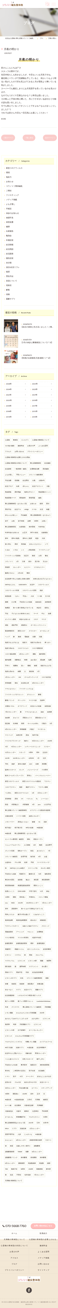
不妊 (6, 613)
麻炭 (19, 637)
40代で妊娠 (9, 1047)
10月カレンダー (10, 1088)
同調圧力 (22, 874)
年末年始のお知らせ (12, 532)
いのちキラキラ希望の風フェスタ (29, 995)
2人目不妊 (47, 804)
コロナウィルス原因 (29, 590)
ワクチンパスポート (12, 926)
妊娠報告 (45, 532)
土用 (40, 556)
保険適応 (43, 920)
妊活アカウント (37, 486)
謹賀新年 (15, 908)
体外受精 (32, 527)
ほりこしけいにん (33, 949)
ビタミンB (46, 1018)
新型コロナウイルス (22, 793)
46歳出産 (8, 1099)
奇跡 (14, 1024)
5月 (38, 671)
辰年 (32, 1094)
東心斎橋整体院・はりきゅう (40, 515)
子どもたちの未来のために (21, 613)
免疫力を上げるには (12, 642)
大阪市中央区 (36, 937)
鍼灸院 (45, 1099)
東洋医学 (24, 1065)
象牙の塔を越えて (24, 914)
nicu (6, 903)
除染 (6, 804)
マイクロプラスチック (13, 741)
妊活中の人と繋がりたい (13, 1053)
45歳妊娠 (30, 1047)
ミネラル (18, 955)
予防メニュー (20, 474)
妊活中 (32, 584)
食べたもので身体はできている (32, 908)
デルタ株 (18, 862)
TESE (6, 1169)
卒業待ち (32, 897)
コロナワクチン (10, 787)
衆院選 (36, 880)
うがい (17, 596)
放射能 (20, 880)
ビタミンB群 (32, 961)
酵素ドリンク (9, 700)
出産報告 (9, 231)
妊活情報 (9, 244)
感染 (6, 625)
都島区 (26, 1111)
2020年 (9, 400)
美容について (11, 280)
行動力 (44, 723)
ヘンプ (7, 637)
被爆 (33, 822)
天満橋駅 (40, 1105)
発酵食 (15, 665)
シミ (22, 550)
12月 (41, 891)
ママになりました (31, 712)
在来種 (15, 723)
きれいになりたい (35, 544)
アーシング (20, 932)
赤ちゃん (26, 486)
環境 (8, 172)
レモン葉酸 (9, 1013)
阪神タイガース (10, 770)
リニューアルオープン (13, 845)
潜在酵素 (33, 1157)
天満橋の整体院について (13, 1180)
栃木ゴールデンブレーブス (14, 775)
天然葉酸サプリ (25, 1024)
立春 (23, 561)
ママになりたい (10, 689)
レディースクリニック (32, 746)
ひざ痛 (14, 602)
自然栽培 (48, 602)
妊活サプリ (28, 989)
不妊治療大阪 (23, 1088)
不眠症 (9, 208)
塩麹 (49, 660)
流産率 (42, 700)
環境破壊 (22, 498)
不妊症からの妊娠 (26, 602)
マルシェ (30, 932)
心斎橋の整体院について (40, 440)
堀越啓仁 (8, 949)
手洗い (25, 596)
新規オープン (38, 839)
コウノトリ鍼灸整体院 (34, 978)
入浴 (32, 596)
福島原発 (48, 874)
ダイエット (31, 694)
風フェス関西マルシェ (25, 1001)
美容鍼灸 (46, 469)
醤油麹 (42, 660)
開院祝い (16, 1094)
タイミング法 (32, 868)
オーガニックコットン (38, 625)
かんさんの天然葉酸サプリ (24, 1036)
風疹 (20, 787)
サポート (48, 1140)
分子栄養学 (21, 1030)
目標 (37, 764)
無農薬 (7, 608)
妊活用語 (9, 249)
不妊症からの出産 (11, 1065)
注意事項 (35, 1111)
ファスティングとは (26, 689)
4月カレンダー (24, 654)
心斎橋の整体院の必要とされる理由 (17, 457)
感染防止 (24, 625)
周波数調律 (32, 1163)
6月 (35, 845)
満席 (22, 723)
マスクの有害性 (23, 937)
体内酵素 (24, 1157)
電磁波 (26, 637)
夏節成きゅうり (40, 718)
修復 (35, 665)
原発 (16, 799)
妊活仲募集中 (41, 1047)
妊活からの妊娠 (35, 706)
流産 (45, 822)
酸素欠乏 (32, 874)
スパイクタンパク (43, 862)
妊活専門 (49, 845)
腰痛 (6, 602)
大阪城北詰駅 (29, 1105)
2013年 (34, 416)
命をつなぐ (9, 989)
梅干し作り (40, 1059)
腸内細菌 (8, 660)
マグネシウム (9, 961)
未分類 (3, 119)
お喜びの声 (31, 446)
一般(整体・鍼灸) (21, 469)
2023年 (35, 389)
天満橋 (37, 1099)
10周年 (36, 521)
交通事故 (40, 932)
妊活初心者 (25, 683)
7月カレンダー (39, 1175)
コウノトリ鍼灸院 (11, 856)
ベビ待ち (8, 793)
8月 (39, 856)
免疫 (41, 590)
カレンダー (17, 567)
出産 (17, 486)
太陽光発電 (9, 816)
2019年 (35, 400)
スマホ (34, 509)
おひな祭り (35, 1018)
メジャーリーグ (32, 770)
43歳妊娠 (38, 1134)
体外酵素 (43, 1157)
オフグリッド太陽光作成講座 (40, 810)
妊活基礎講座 (9, 995)
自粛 (49, 613)
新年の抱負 (15, 538)
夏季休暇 (23, 966)
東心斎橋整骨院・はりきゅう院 (25, 833)
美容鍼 (23, 544)
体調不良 (9, 217)
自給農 (7, 718)
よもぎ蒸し (10, 204)
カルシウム (39, 955)
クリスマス (15, 1007)
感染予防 (15, 625)
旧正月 (26, 556)
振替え (47, 608)
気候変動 (8, 492)
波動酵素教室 (9, 1151)
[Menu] (54, 4)
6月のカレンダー (38, 683)
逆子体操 (21, 521)
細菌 (19, 671)
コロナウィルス (43, 584)
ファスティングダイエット (14, 694)
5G (39, 822)
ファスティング (12, 195)
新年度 (48, 1169)
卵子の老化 (34, 532)
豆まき (45, 561)
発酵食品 (18, 660)
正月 (38, 1094)
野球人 (29, 775)
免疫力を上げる (46, 665)
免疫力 (9, 177)
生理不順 (24, 856)
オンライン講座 (10, 619)
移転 (28, 839)
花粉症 (9, 285)
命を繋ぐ (45, 966)
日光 (21, 978)
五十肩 (47, 596)
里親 (47, 978)
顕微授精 (39, 1169)
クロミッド (45, 926)
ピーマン (35, 1088)
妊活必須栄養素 (37, 972)
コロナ (36, 619)
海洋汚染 (35, 735)
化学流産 (27, 1175)
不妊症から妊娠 (10, 874)
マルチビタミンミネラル (13, 1042)
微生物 (31, 671)
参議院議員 (41, 943)
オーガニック (44, 631)
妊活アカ (18, 509)
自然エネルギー (34, 816)
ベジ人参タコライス (12, 1059)
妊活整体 (18, 1105)
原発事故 (8, 799)
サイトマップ (43, 1270)
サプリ (18, 989)
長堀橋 (17, 480)
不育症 (18, 1175)
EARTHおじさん (10, 584)
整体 (28, 573)
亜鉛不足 (19, 972)
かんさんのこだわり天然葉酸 (26, 1013)
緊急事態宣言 (9, 631)
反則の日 (8, 1082)
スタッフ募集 (43, 897)
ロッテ (21, 770)
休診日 (39, 608)
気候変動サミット (44, 492)
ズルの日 (18, 1082)
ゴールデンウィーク (31, 677)
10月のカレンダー (38, 741)
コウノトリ (9, 561)
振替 (41, 503)
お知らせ (9, 181)
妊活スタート (44, 1082)
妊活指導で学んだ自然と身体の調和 (17, 579)
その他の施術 (9, 446)
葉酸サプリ (10, 299)
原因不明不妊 (9, 1134)
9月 (51, 723)
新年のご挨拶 (27, 538)
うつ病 (39, 596)
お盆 (45, 856)
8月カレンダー (37, 1151)
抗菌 (34, 637)
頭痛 (8, 294)
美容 (16, 544)
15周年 (45, 1117)
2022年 (9, 394)
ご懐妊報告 (31, 550)
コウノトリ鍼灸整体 (36, 474)
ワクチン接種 (43, 787)
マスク (44, 619)
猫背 (8, 271)
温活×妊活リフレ (13, 267)
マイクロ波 (33, 700)
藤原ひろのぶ (9, 573)
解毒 (8, 289)
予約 (6, 764)
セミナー (27, 567)
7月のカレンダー (11, 712)
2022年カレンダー (32, 903)
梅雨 (40, 845)
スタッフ (22, 752)
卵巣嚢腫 (23, 729)
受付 (47, 503)
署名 (16, 683)
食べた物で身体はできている (23, 608)
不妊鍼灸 (24, 515)
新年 (6, 538)
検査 (47, 509)
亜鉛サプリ (9, 972)
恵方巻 (37, 561)
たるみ (7, 550)
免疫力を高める (35, 642)
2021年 (34, 394)
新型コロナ (21, 631)
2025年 (35, 383)
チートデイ (30, 1076)
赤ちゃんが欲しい (11, 515)
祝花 (32, 851)
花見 (11, 1175)
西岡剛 (44, 764)
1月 (38, 758)
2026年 (9, 383)
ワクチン (47, 781)
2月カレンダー (35, 1128)
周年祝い (22, 897)
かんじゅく (9, 1140)
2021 (30, 764)
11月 (6, 746)
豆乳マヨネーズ (27, 1059)
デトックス (21, 700)
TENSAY (20, 1151)
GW (20, 677)
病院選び (31, 984)
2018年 (9, 405)
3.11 (22, 799)
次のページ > (50, 137)
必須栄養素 (47, 949)
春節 (33, 556)
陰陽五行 (33, 1065)
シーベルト (45, 799)
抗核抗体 (23, 1128)
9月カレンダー (10, 1163)
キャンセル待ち (33, 723)
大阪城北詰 (9, 1111)
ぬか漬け (34, 660)
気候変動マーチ (10, 498)
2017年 (34, 405)
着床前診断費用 (21, 920)
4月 (33, 804)
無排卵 (7, 1024)
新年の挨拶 (22, 764)
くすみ (15, 550)
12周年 (7, 897)
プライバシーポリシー (35, 451)
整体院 (15, 440)
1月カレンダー (47, 903)
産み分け (33, 920)
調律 (48, 1163)
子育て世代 (33, 891)
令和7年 (46, 1123)
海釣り (26, 741)
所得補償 (8, 683)
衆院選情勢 (46, 880)
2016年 (9, 411)
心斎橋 (7, 440)
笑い (22, 665)
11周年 (31, 752)
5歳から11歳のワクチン (30, 926)
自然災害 (19, 735)
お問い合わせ (19, 451)
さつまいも (9, 1117)
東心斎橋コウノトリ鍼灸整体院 (16, 810)
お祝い (44, 521)
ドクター (47, 746)
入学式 (29, 1099)
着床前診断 (9, 920)
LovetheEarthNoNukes (43, 1001)
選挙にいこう (38, 885)
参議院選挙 (9, 943)
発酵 (27, 1151)
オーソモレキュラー (36, 1030)
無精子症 (14, 1169)
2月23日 (20, 573)
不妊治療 (8, 480)
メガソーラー (9, 822)
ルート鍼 (8, 1105)
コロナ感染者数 (10, 654)
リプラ (14, 1128)
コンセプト (25, 440)
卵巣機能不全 (20, 1117)
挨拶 (13, 764)
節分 (30, 561)
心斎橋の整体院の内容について (16, 463)
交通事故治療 (34, 469)
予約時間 (45, 1111)
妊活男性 (26, 480)
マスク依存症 (9, 937)
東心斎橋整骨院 (10, 527)
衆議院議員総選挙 (24, 885)
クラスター (33, 631)
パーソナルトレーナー (43, 775)
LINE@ (26, 509)
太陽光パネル (9, 706)
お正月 (24, 532)
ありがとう (41, 851)
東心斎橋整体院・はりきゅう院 (16, 503)
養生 (46, 556)
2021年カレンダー (19, 758)
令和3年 (31, 758)
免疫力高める (9, 648)
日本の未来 (21, 891)
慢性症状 (9, 258)
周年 (37, 752)
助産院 (14, 984)
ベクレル (29, 799)
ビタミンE (37, 1024)
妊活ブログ (9, 486)
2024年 (9, 389)
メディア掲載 (11, 199)
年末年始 (41, 527)
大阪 (48, 486)
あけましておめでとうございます (16, 1018)
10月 (39, 874)
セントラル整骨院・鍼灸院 (14, 839)
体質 (11, 1146)
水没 (41, 509)
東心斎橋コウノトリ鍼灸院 (32, 1007)
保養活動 (40, 984)
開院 (14, 897)
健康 (8, 226)
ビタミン (8, 955)
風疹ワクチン (30, 787)
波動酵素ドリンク (11, 1157)
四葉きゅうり (27, 718)
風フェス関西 (9, 1001)
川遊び (32, 729)
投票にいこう (9, 891)
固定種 (7, 723)
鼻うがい (48, 642)
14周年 (7, 1094)
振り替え (8, 544)
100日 (13, 903)
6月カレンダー (21, 1140)
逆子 (6, 521)
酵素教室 (21, 1163)
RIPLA (7, 1128)
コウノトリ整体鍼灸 (14, 186)
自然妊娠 (48, 706)
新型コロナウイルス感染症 (31, 781)
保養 (6, 984)
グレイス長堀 (9, 851)
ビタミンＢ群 (9, 1030)
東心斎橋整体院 (35, 463)
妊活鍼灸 (41, 1070)
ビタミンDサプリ (11, 978)
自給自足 (38, 602)
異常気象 (18, 492)
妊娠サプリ (20, 1047)
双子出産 (32, 1070)
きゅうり (16, 718)
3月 (33, 793)
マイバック (9, 735)
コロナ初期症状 (37, 648)
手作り (7, 665)
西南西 (7, 567)
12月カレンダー (10, 752)
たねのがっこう (39, 914)
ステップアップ (46, 1088)
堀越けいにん (19, 949)
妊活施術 (47, 463)
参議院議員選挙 (21, 943)
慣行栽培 (8, 966)
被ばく (28, 880)
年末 (6, 1007)
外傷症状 (9, 240)
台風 (33, 480)
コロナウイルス (23, 648)
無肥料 (49, 961)
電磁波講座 (9, 932)
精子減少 (8, 827)
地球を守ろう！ (29, 492)
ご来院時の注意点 (19, 1070)
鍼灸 (40, 498)
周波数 (41, 1163)
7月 (49, 851)
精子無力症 (18, 827)
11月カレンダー (16, 746)
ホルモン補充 (45, 868)
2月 (17, 561)
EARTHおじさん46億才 (17, 868)
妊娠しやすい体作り (23, 1146)
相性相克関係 (44, 1065)
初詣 (36, 538)
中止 (43, 613)
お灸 (13, 521)
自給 (42, 712)
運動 (34, 654)
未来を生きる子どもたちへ (42, 579)
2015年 (35, 411)
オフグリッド (22, 706)
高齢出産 (28, 1053)
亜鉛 (30, 955)
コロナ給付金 (46, 677)
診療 (29, 521)
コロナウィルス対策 (12, 590)
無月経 (32, 856)
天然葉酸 (48, 1007)
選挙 (32, 943)
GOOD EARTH (23, 584)
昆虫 (27, 735)
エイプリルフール (46, 1042)
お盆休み (8, 862)
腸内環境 (42, 654)
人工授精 (27, 845)
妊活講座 (9, 253)
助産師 (22, 984)
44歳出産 (8, 833)
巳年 (38, 1123)
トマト (7, 1076)
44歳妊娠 (40, 827)
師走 (47, 891)
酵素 (39, 694)
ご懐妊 (9, 190)
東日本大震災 (9, 880)
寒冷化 (7, 1070)
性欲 (27, 972)
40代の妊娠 (29, 827)
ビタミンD (21, 961)
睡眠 (29, 665)
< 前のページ (8, 137)
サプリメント (33, 966)
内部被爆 (26, 804)
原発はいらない (23, 822)
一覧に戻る (29, 137)
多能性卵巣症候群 (36, 1140)
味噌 (25, 660)
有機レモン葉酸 (30, 1042)
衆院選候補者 (9, 885)
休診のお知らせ (12, 213)
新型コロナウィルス (14, 168)
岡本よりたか (9, 914)
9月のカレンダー (11, 729)
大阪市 (18, 1111)
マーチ (36, 613)
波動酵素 (37, 1146)
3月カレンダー (43, 793)
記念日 (45, 752)
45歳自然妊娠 (19, 1099)
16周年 (23, 1169)
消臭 (40, 637)
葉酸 (41, 961)
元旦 (44, 758)
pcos (39, 804)
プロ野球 (45, 770)
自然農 (49, 712)
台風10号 (42, 480)
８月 (21, 1076)
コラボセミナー (39, 567)
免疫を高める (9, 671)
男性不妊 (9, 276)
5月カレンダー (10, 677)
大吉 (43, 538)
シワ (46, 544)
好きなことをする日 (44, 1076)
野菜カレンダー (40, 1053)
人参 (19, 1134)
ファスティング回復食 (13, 556)
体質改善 (9, 222)
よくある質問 (43, 446)
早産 (32, 862)
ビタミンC (8, 1036)
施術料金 (21, 446)
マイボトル (41, 729)
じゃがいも (28, 1134)
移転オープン (22, 851)
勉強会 (9, 235)
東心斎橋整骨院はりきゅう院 (15, 1123)
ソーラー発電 (20, 816)
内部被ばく (15, 804)
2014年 (9, 416)
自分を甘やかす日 (30, 1082)
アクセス (8, 451)
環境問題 (32, 498)
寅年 (6, 908)
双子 (14, 1076)
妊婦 (25, 862)
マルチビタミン (34, 1117)
